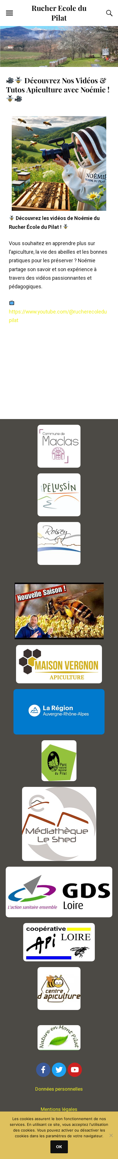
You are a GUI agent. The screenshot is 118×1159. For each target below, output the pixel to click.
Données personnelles (59, 1089)
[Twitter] (59, 1070)
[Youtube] (75, 1070)
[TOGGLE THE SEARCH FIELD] (108, 13)
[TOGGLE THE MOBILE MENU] (9, 13)
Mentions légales (59, 1109)
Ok (59, 1146)
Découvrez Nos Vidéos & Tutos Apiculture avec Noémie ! (57, 84)
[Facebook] (43, 1070)
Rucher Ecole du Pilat (59, 12)
